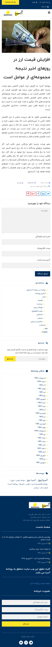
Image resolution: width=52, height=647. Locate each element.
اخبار (44, 297)
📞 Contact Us (10, 2)
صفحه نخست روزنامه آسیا (40, 583)
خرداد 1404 (41, 403)
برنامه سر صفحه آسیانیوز (36, 290)
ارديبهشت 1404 (40, 431)
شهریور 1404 (41, 455)
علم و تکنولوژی (37, 311)
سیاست (40, 304)
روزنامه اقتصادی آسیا (39, 484)
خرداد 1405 (41, 438)
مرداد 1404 (42, 406)
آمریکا (21, 484)
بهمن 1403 (41, 389)
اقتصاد (19, 183)
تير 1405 (42, 392)
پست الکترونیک (43, 248)
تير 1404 (42, 417)
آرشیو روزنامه (40, 293)
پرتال (19, 637)
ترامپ (27, 484)
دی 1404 (42, 459)
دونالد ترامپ (20, 480)
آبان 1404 (42, 452)
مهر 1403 (42, 420)
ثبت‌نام (44, 7)
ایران (12, 480)
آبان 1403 (42, 445)
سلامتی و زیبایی (36, 321)
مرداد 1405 (42, 441)
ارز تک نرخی (43, 186)
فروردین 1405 (40, 424)
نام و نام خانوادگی (42, 236)
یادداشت (42, 325)
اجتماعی (40, 314)
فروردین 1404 (40, 413)
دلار (31, 186)
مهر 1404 (42, 396)
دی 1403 (42, 434)
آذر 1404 (42, 410)
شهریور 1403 (41, 399)
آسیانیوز (42, 480)
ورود (34, 2)
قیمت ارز (36, 186)
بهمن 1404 (41, 427)
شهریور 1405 (41, 462)
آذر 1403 (42, 385)
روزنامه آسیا (13, 484)
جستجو (10, 358)
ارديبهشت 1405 (40, 378)
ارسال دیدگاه (42, 273)
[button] (44, 2)
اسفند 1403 (41, 448)
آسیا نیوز (31, 480)
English (45, 332)
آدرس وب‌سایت (43, 260)
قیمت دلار (44, 488)
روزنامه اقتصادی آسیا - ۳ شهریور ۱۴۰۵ (36, 558)
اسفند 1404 (41, 381)
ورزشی (40, 318)
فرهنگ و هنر (38, 307)
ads (46, 329)
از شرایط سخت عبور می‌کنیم (40, 549)
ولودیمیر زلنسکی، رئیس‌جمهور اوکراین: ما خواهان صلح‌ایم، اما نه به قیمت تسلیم (26, 538)
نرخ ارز (36, 488)
